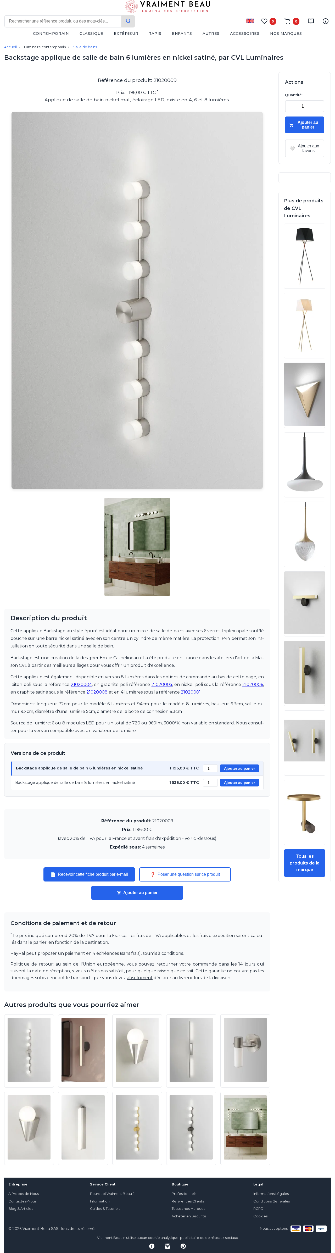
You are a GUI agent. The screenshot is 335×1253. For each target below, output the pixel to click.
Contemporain (51, 33)
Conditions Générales (271, 1201)
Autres (211, 33)
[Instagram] (167, 1246)
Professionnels (184, 1194)
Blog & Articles (20, 1209)
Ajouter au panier (239, 768)
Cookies (260, 1216)
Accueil (10, 47)
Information (100, 1201)
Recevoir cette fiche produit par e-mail (89, 874)
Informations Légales (271, 1194)
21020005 (162, 684)
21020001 (191, 692)
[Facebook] (151, 1246)
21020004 (81, 684)
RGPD (258, 1209)
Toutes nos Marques (188, 1209)
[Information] (325, 21)
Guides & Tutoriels (105, 1209)
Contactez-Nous (22, 1201)
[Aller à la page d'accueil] (167, 7)
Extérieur (126, 33)
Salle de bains (85, 47)
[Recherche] (128, 21)
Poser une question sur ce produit (185, 874)
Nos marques (286, 33)
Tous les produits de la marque (305, 863)
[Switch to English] (249, 21)
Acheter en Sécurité (189, 1216)
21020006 (252, 684)
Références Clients (188, 1201)
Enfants (182, 33)
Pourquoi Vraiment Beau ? (112, 1194)
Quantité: (294, 95)
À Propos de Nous (23, 1194)
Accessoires (245, 33)
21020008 (97, 692)
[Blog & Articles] (311, 21)
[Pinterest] (183, 1246)
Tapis (155, 33)
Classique (91, 33)
